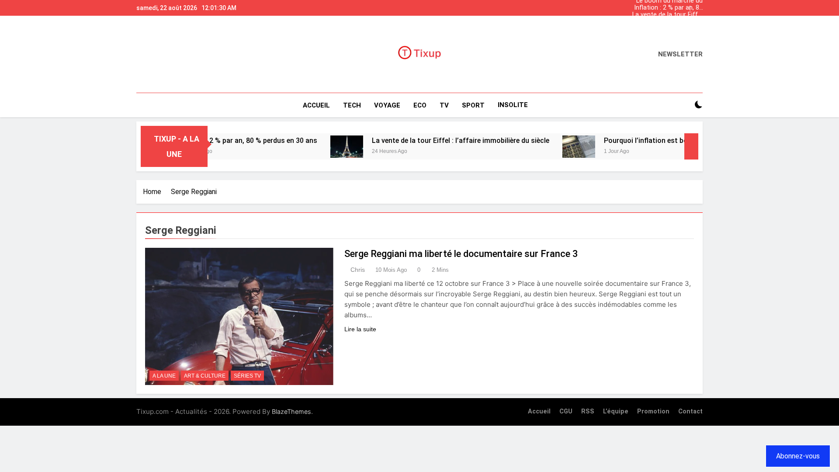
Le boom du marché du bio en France (669, 28)
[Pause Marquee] (691, 146)
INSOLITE (513, 105)
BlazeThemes (291, 411)
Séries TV (247, 376)
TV (444, 105)
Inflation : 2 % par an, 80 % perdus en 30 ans (668, 7)
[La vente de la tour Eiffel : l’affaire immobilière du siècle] (329, 146)
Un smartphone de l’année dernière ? (676, 21)
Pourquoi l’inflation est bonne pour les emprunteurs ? (672, 140)
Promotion (653, 411)
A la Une (164, 376)
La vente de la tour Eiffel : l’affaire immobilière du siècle (667, 14)
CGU (565, 411)
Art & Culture (204, 376)
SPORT (473, 105)
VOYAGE (387, 105)
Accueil (316, 105)
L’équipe (615, 411)
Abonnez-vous (798, 456)
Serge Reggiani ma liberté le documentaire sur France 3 (461, 253)
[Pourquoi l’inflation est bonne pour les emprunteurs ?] (561, 146)
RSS (587, 411)
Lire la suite (360, 329)
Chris (357, 269)
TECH (352, 105)
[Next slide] (698, 5)
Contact (690, 411)
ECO (419, 105)
